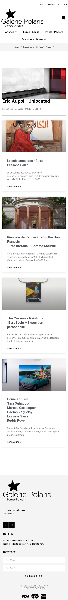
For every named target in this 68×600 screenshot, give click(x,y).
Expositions (27, 47)
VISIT (42, 4)
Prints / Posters (54, 32)
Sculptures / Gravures (34, 39)
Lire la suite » (14, 187)
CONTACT (62, 4)
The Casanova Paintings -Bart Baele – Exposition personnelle (25, 322)
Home (17, 47)
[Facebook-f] (6, 525)
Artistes (9, 32)
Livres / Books (31, 32)
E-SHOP (51, 4)
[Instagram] (12, 525)
